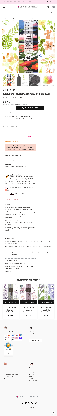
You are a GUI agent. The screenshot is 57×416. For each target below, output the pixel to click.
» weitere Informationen (45, 406)
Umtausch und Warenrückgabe (11, 374)
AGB (30, 336)
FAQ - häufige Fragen (9, 376)
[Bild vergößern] (51, 70)
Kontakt (5, 378)
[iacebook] (22, 402)
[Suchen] (51, 13)
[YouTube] (32, 402)
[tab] (28, 136)
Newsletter (32, 378)
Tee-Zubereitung (33, 368)
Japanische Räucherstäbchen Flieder (46, 312)
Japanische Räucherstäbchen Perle (10, 312)
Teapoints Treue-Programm (36, 380)
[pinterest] (35, 402)
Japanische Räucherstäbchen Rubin (28, 312)
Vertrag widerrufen (35, 340)
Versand (17, 104)
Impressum (32, 338)
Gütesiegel (32, 372)
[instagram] (25, 402)
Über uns (31, 370)
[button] (53, 46)
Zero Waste (32, 374)
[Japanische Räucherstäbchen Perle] (11, 292)
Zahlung (6, 372)
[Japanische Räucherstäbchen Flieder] (46, 292)
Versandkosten (7, 368)
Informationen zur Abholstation (11, 120)
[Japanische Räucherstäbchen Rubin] (28, 292)
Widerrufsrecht (33, 332)
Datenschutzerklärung (34, 334)
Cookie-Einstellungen (28, 407)
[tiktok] (28, 402)
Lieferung (6, 370)
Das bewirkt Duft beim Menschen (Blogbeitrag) (21, 187)
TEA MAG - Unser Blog (34, 376)
